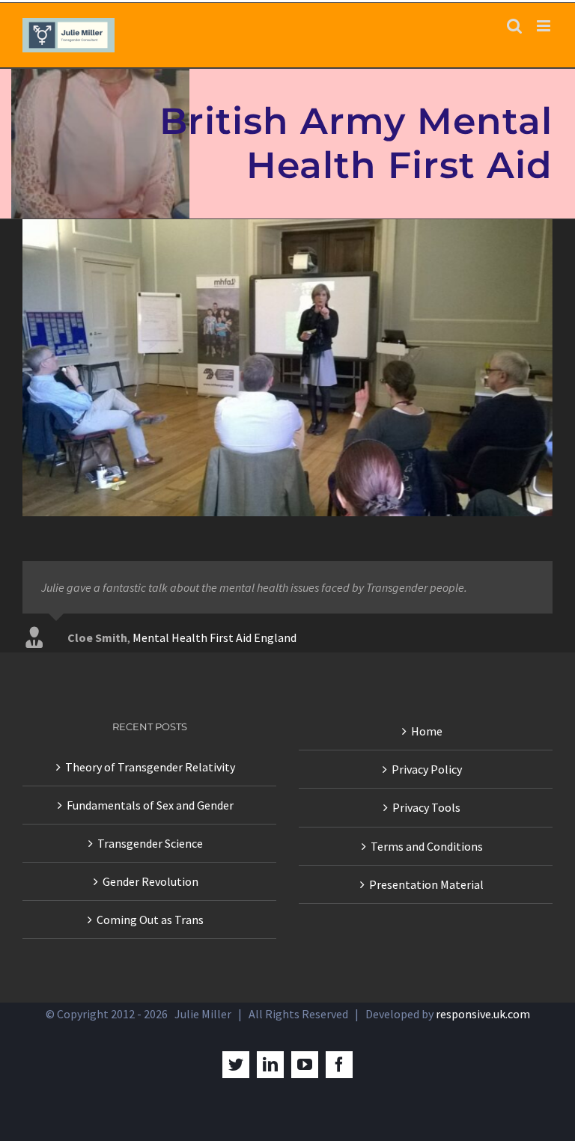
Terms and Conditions (427, 846)
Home (426, 731)
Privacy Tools (426, 807)
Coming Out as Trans (150, 919)
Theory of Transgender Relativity (150, 766)
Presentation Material (426, 884)
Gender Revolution (150, 881)
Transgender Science (150, 843)
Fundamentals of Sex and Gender (150, 805)
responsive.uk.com (483, 1013)
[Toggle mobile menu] (545, 26)
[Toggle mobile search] (514, 26)
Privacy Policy (427, 769)
